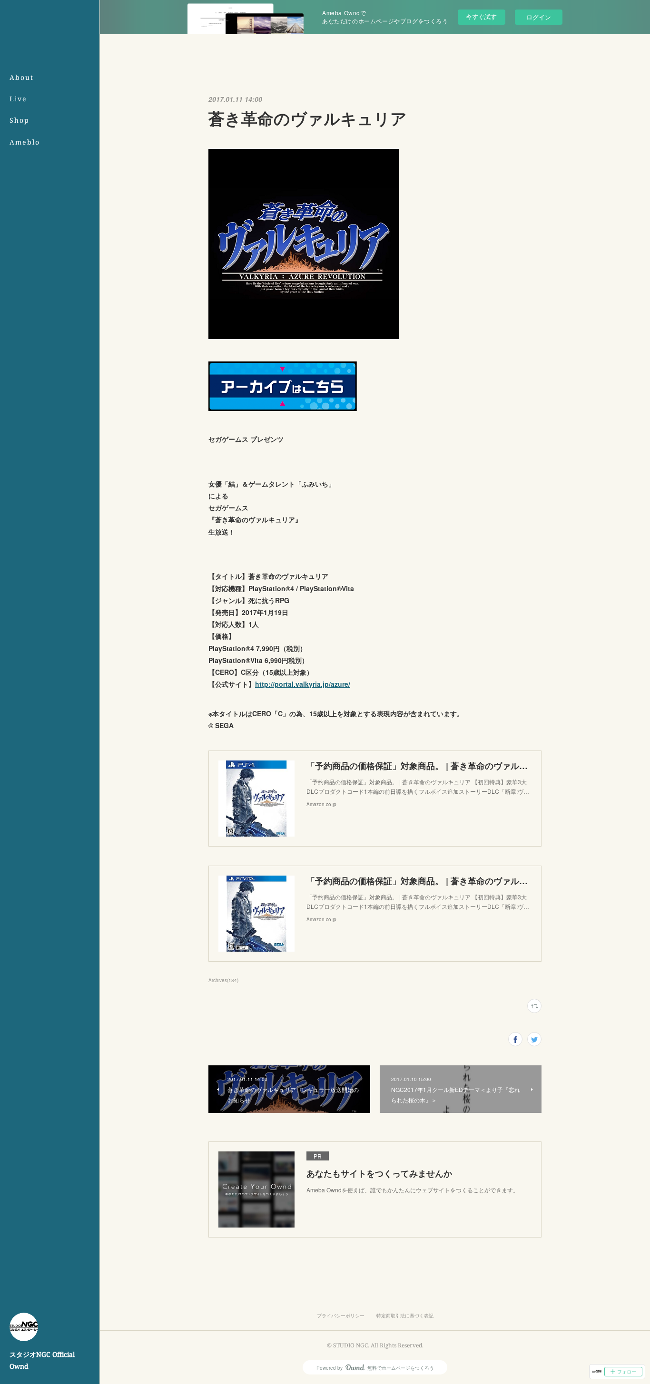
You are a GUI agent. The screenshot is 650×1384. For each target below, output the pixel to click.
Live (18, 98)
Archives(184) (223, 980)
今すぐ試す (481, 16)
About (22, 77)
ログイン (538, 16)
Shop (20, 120)
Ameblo (25, 141)
